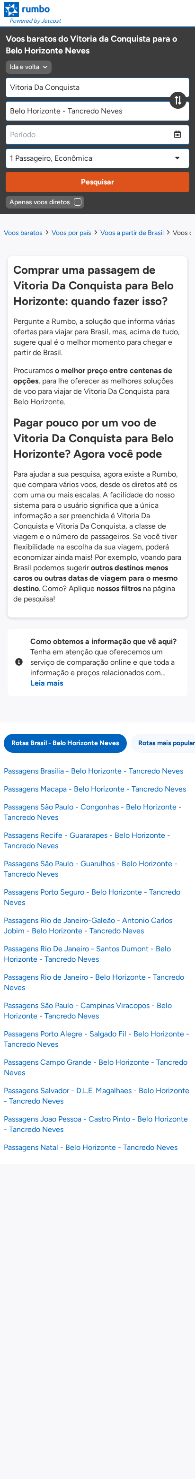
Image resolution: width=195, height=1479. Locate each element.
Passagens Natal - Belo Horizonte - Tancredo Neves (90, 1147)
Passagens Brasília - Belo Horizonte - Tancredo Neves (93, 770)
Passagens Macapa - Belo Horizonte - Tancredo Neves (95, 788)
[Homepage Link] (32, 9)
